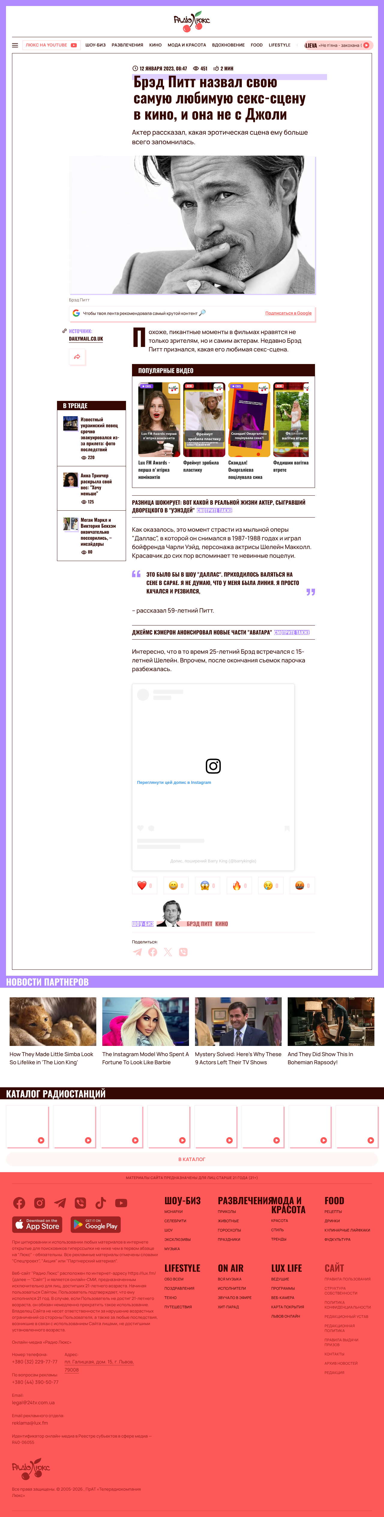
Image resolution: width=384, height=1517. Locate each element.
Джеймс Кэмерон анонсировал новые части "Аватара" (202, 632)
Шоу (168, 1230)
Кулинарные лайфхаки (347, 1230)
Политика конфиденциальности (348, 1305)
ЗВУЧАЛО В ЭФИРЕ (235, 1297)
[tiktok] (101, 1203)
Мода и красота (187, 45)
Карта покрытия (287, 1307)
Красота (279, 1220)
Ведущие (280, 1279)
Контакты (334, 1354)
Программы (283, 1288)
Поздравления (179, 1288)
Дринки (332, 1221)
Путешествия (178, 1307)
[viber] (183, 952)
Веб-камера (282, 1297)
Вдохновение (228, 45)
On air (231, 1267)
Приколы (227, 1211)
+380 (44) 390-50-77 (35, 1382)
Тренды (278, 1239)
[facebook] (152, 952)
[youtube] (121, 1203)
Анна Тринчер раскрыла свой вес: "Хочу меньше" (96, 484)
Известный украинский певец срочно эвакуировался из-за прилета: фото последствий (100, 434)
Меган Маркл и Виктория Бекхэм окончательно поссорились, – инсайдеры (98, 532)
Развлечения (127, 45)
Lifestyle (280, 45)
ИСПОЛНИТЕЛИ (232, 1288)
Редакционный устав (346, 1316)
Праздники (229, 1239)
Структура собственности (341, 1291)
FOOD (257, 45)
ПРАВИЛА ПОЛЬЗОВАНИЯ (347, 1279)
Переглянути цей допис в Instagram (174, 782)
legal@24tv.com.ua (33, 1402)
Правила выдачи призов (341, 1342)
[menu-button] (15, 45)
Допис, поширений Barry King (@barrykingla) (213, 861)
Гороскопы (229, 1230)
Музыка (172, 1249)
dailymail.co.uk (86, 338)
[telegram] (137, 952)
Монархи (173, 1211)
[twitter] (168, 952)
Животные (228, 1221)
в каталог (192, 1159)
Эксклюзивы (177, 1239)
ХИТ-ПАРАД (228, 1307)
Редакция (334, 1372)
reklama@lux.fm (30, 1423)
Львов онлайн (285, 1316)
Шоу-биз (96, 45)
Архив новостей (341, 1363)
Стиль (277, 1230)
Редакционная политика (340, 1328)
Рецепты (333, 1211)
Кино (155, 45)
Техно (170, 1297)
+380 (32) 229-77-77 (35, 1361)
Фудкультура (338, 1239)
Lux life (286, 1267)
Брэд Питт (199, 924)
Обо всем (173, 1279)
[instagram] (39, 1203)
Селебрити (175, 1221)
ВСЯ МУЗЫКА (230, 1279)
